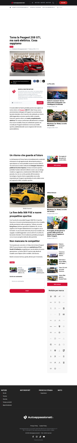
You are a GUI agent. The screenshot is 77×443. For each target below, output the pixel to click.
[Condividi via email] (40, 81)
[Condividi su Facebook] (34, 81)
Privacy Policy (34, 426)
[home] (10, 7)
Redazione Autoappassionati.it (20, 49)
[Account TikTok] (40, 437)
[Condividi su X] (37, 81)
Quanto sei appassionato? (20, 7)
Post (27, 291)
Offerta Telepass (35, 7)
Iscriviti (40, 102)
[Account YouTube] (44, 437)
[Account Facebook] (33, 437)
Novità (43, 2)
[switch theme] (53, 3)
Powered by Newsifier (38, 440)
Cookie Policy (43, 426)
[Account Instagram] (37, 437)
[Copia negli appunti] (43, 81)
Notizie (37, 2)
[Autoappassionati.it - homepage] (18, 2)
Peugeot (22, 110)
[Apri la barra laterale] (32, 3)
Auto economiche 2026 (49, 7)
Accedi (63, 2)
